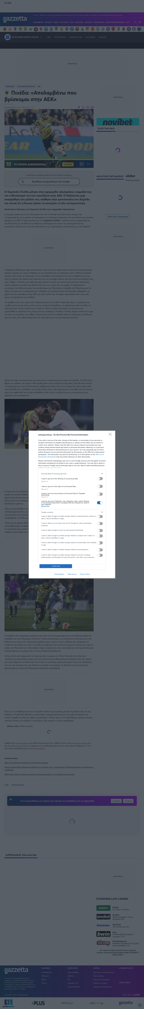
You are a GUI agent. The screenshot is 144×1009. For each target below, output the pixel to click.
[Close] (111, 435)
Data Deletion (59, 574)
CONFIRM (56, 566)
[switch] (100, 478)
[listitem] (72, 473)
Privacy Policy (85, 574)
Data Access (72, 574)
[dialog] (72, 504)
